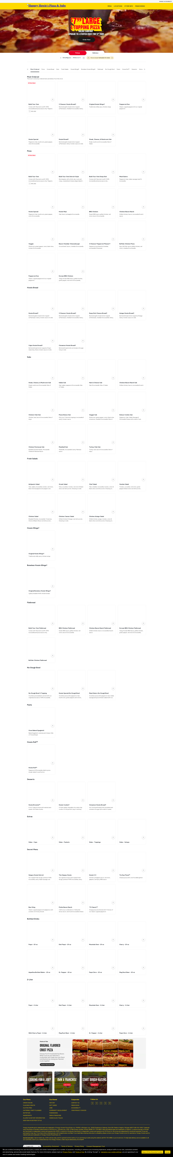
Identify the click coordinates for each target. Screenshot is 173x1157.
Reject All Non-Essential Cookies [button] (152, 1152)
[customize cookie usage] (37, 1154)
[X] (96, 1103)
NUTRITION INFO (28, 1138)
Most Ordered (34, 69)
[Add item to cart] (52, 99)
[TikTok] (109, 1103)
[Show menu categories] (27, 69)
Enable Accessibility (165, 1)
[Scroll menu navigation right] (144, 69)
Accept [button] (167, 1152)
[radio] (77, 53)
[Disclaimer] (171, 11)
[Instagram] (105, 1103)
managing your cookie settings (111, 1152)
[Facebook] (92, 1103)
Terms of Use (79, 1152)
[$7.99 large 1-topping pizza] (86, 31)
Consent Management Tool (95, 1146)
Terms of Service (67, 1146)
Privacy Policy (67, 1152)
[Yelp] (101, 1103)
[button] (110, 6)
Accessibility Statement (51, 1146)
